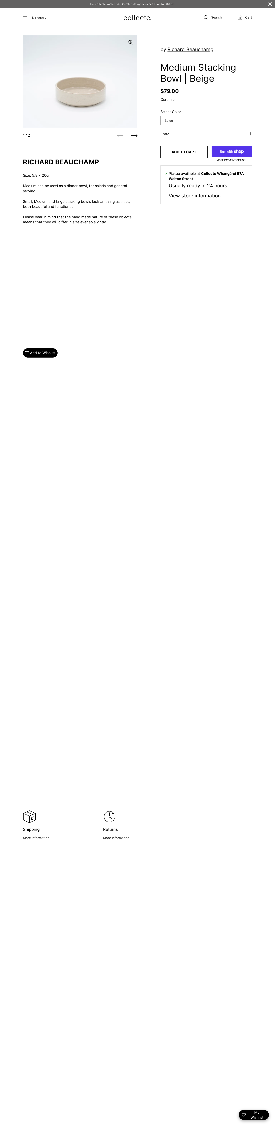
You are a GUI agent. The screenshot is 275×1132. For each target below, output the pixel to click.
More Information (36, 838)
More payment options (232, 160)
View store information (195, 195)
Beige (169, 121)
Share (164, 134)
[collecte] (137, 17)
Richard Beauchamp (190, 49)
